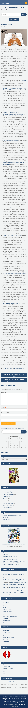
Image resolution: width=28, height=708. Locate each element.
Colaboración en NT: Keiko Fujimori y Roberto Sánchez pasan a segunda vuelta (13, 574)
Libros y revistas (6, 521)
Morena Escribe (6, 614)
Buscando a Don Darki (8, 668)
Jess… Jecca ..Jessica (7, 609)
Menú (15, 19)
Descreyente (6, 635)
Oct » (6, 452)
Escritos (5, 500)
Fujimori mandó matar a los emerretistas (13, 208)
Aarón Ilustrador (6, 666)
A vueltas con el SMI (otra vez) (10, 556)
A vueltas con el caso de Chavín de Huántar (14, 273)
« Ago (2, 452)
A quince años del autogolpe (10, 140)
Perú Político (6, 618)
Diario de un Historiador (8, 637)
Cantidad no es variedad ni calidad (15, 581)
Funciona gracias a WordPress (10, 704)
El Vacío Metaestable (8, 639)
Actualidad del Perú (7, 368)
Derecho (5, 498)
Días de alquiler (6, 604)
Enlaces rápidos (5, 3)
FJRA (4, 673)
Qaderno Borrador (7, 620)
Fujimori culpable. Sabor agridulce (12, 235)
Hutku (4, 607)
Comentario (4, 392)
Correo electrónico (6, 412)
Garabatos (5, 502)
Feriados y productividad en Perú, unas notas (14, 375)
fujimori (16, 368)
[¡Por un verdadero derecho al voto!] (7, 658)
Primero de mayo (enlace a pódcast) (11, 564)
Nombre (3, 407)
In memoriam (6, 554)
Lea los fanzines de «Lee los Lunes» (14, 484)
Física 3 (4, 605)
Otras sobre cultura (7, 505)
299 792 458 (6, 602)
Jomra (18, 27)
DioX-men (5, 671)
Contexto (5, 670)
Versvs (4, 643)
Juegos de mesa (6, 519)
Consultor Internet (7, 632)
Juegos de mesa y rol (8, 503)
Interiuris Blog (6, 641)
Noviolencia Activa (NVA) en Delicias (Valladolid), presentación (14, 380)
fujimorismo (21, 368)
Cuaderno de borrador (8, 634)
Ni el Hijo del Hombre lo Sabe (10, 616)
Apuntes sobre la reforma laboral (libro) (12, 515)
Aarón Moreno (6, 573)
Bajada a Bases (6, 630)
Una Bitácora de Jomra (14, 8)
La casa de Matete (7, 611)
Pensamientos (6, 507)
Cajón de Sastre (6, 496)
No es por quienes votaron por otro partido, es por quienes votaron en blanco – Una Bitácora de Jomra (15, 579)
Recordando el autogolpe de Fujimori (12, 303)
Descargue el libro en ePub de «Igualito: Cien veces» (14, 544)
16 (2, 445)
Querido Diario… (6, 622)
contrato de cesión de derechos (18, 689)
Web (2, 418)
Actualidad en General (8, 494)
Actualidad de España (8, 491)
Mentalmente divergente (8, 613)
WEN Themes (15, 706)
